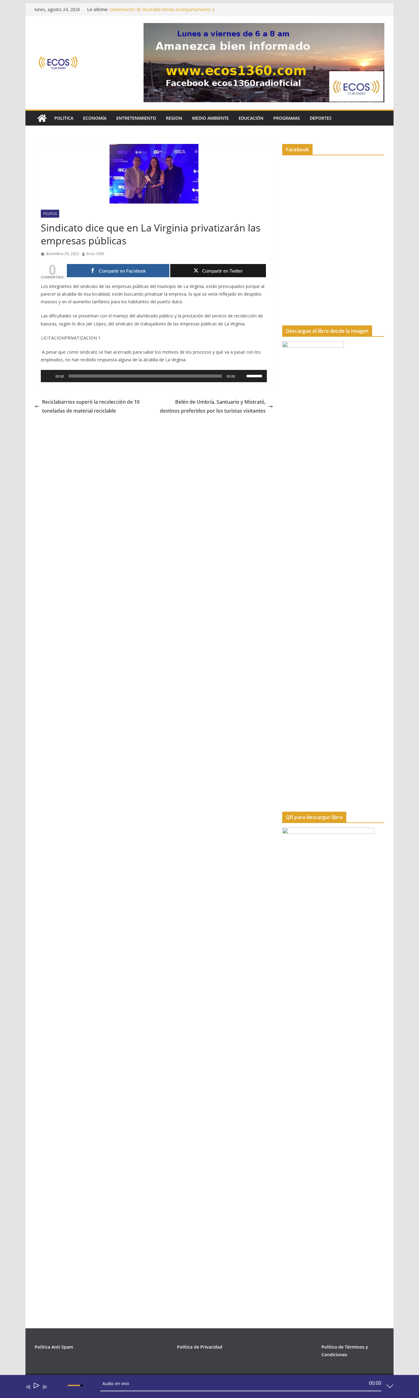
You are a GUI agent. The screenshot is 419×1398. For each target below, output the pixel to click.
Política (63, 118)
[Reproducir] (49, 376)
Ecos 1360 (95, 253)
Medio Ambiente (210, 118)
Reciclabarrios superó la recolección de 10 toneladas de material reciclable (91, 406)
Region (174, 118)
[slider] (255, 375)
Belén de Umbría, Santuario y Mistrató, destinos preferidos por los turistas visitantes (213, 406)
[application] (154, 376)
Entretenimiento (136, 118)
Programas (286, 118)
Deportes (321, 118)
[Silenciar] (242, 376)
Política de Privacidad (199, 1347)
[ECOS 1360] (42, 118)
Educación (251, 118)
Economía (94, 118)
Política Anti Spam (54, 1347)
